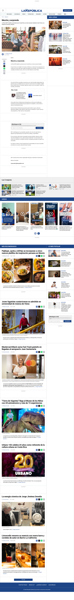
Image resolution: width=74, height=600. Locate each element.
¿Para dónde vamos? (37, 95)
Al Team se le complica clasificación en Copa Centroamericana (41, 192)
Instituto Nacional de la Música (23, 337)
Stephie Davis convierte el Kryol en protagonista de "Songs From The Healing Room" (66, 275)
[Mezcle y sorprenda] (23, 39)
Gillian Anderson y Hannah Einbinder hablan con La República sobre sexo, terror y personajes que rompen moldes (67, 37)
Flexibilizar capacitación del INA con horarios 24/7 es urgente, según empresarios (18, 192)
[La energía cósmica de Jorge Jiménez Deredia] (23, 514)
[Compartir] (4, 73)
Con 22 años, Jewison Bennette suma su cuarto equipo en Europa (17, 186)
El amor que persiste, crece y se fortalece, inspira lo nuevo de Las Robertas (66, 295)
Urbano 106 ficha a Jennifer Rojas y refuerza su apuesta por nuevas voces (65, 285)
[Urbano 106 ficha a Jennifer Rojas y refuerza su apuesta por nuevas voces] (54, 284)
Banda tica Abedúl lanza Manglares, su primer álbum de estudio (67, 62)
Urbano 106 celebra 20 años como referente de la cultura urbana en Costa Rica (23, 446)
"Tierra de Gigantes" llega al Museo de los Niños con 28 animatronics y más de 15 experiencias (22, 402)
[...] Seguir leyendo (28, 287)
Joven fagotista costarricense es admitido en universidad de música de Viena (21, 303)
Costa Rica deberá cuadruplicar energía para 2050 (41, 186)
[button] (67, 10)
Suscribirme (39, 127)
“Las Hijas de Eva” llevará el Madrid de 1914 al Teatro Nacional (67, 25)
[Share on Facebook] (4, 64)
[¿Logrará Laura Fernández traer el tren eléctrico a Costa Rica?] (37, 214)
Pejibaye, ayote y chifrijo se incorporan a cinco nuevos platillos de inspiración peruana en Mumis (23, 252)
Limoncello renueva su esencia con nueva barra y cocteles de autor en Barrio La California (23, 537)
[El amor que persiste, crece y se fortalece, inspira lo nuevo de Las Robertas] (54, 295)
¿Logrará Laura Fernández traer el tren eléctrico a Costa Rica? (37, 228)
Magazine (6, 16)
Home (3, 16)
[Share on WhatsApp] (4, 68)
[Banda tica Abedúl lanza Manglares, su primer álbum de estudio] (55, 61)
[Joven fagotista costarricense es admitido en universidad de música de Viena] (23, 321)
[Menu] (3, 10)
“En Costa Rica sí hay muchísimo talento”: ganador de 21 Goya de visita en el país (66, 254)
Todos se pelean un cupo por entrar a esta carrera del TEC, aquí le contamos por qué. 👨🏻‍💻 (51, 228)
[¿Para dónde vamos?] (30, 95)
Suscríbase (52, 585)
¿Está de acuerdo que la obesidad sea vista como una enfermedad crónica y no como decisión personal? (65, 228)
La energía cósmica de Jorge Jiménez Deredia (22, 497)
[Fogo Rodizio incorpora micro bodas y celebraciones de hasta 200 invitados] (55, 49)
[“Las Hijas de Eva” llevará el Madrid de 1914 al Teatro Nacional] (55, 25)
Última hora (65, 33)
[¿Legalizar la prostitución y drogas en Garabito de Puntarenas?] (8, 214)
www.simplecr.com (7, 529)
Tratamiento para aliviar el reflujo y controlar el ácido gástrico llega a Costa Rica (65, 186)
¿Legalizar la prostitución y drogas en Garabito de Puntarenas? (7, 228)
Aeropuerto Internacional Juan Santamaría (12, 385)
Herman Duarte (5, 499)
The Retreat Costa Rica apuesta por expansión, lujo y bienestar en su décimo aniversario (66, 264)
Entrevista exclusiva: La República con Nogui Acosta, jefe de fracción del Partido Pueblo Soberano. (22, 228)
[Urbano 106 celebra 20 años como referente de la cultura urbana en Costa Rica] (23, 465)
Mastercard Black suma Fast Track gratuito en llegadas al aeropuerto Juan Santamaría (22, 348)
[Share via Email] (4, 71)
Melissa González (9, 53)
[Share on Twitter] (4, 66)
